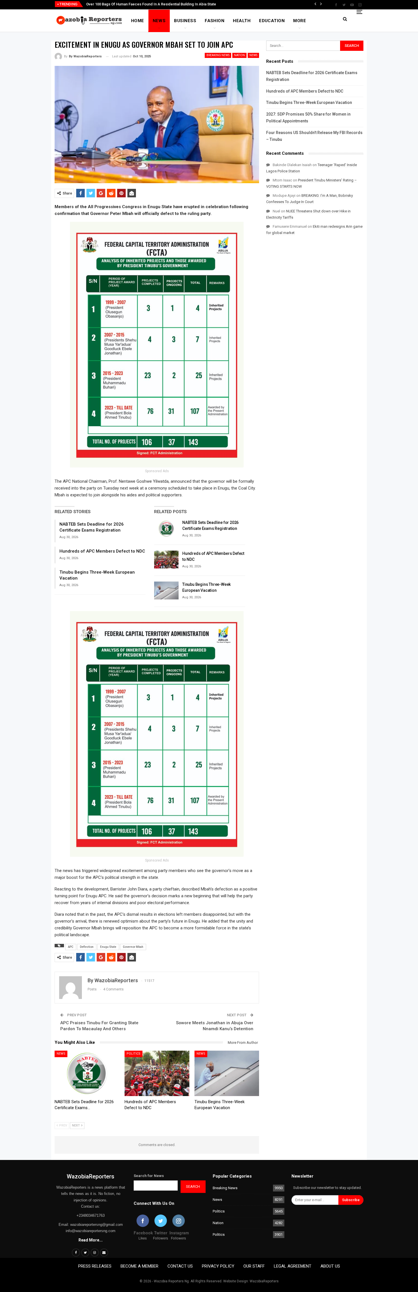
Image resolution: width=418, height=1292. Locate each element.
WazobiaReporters (90, 1176)
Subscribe (351, 1200)
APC (70, 946)
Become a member (139, 1266)
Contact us (180, 1266)
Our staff (254, 1266)
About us (330, 1266)
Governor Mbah (133, 946)
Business (185, 20)
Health (242, 20)
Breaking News (217, 55)
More (299, 20)
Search (193, 1186)
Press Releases (94, 1266)
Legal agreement (292, 1266)
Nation (239, 55)
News (159, 20)
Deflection (87, 946)
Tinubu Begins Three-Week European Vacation (309, 102)
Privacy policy (218, 1266)
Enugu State (108, 946)
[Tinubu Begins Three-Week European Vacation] (166, 591)
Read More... (90, 1240)
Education (272, 20)
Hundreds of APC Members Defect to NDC (102, 551)
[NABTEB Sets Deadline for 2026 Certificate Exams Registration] (166, 529)
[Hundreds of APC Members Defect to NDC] (166, 560)
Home (137, 20)
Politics (133, 1053)
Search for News (149, 1176)
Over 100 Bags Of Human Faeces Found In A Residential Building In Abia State (151, 4)
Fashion (214, 20)
